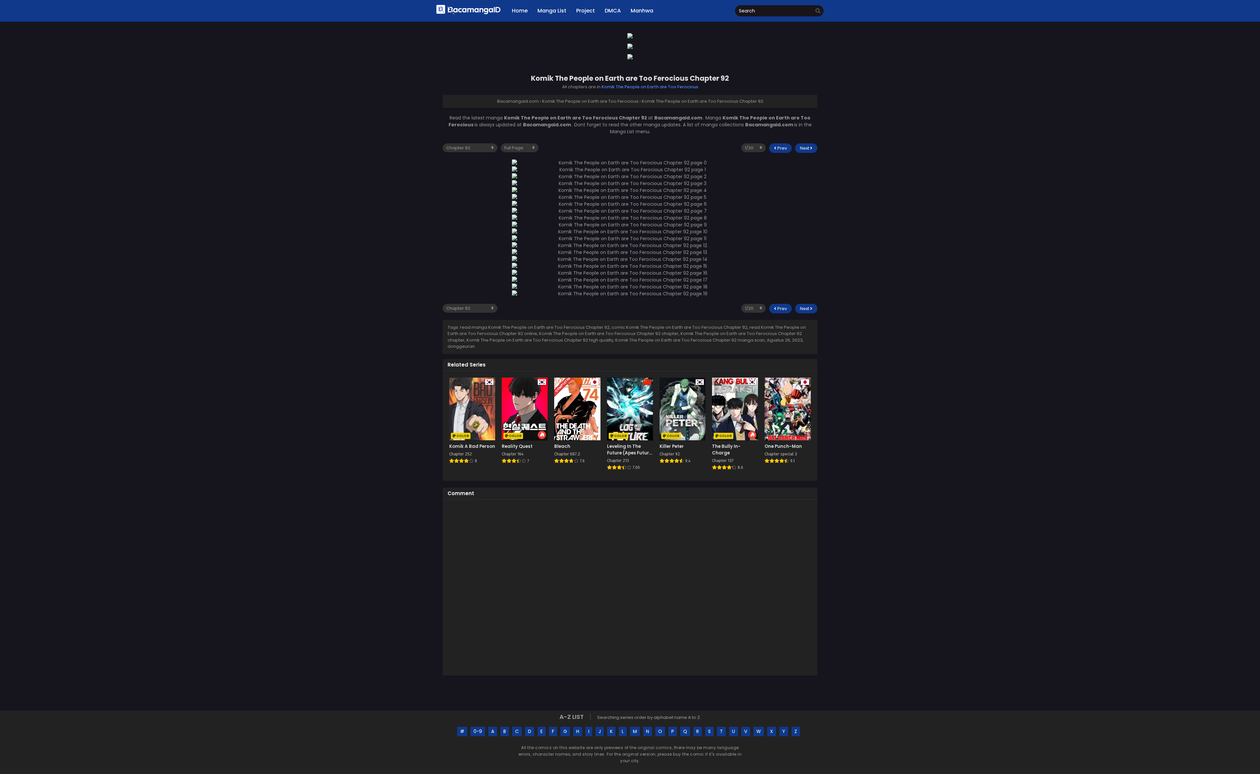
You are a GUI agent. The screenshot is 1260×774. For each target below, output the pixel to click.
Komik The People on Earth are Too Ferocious (649, 87)
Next (805, 148)
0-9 (477, 731)
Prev (781, 148)
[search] (818, 11)
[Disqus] (630, 587)
